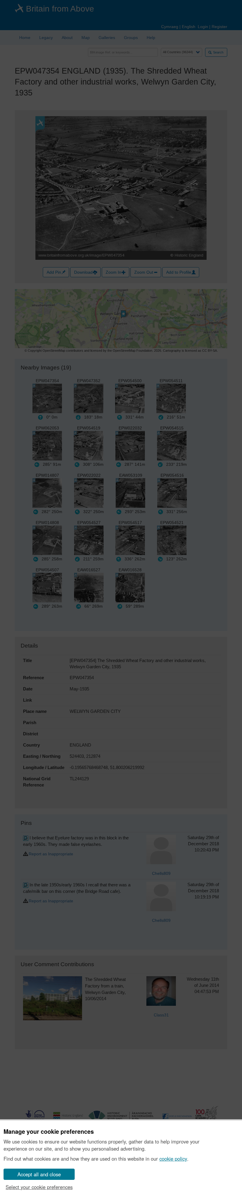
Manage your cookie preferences (49, 1131)
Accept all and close (39, 1174)
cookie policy (173, 1158)
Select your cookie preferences (39, 1186)
